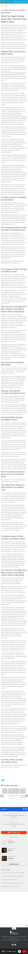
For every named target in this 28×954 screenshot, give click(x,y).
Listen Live (19, 2)
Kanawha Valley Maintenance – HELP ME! (13, 872)
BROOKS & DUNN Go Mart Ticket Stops (12, 883)
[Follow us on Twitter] (26, 809)
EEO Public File (14, 938)
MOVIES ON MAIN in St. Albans (10, 886)
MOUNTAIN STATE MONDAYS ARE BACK (13, 876)
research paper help (6, 34)
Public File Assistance (21, 936)
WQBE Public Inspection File (8, 936)
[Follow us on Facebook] (24, 809)
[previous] (1, 796)
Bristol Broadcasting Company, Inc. (13, 940)
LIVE (24, 951)
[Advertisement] (14, 907)
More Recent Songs (14, 864)
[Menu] (26, 2)
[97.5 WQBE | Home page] (5, 2)
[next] (26, 796)
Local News (4, 5)
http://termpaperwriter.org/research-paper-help (14, 116)
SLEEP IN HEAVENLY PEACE (9, 879)
